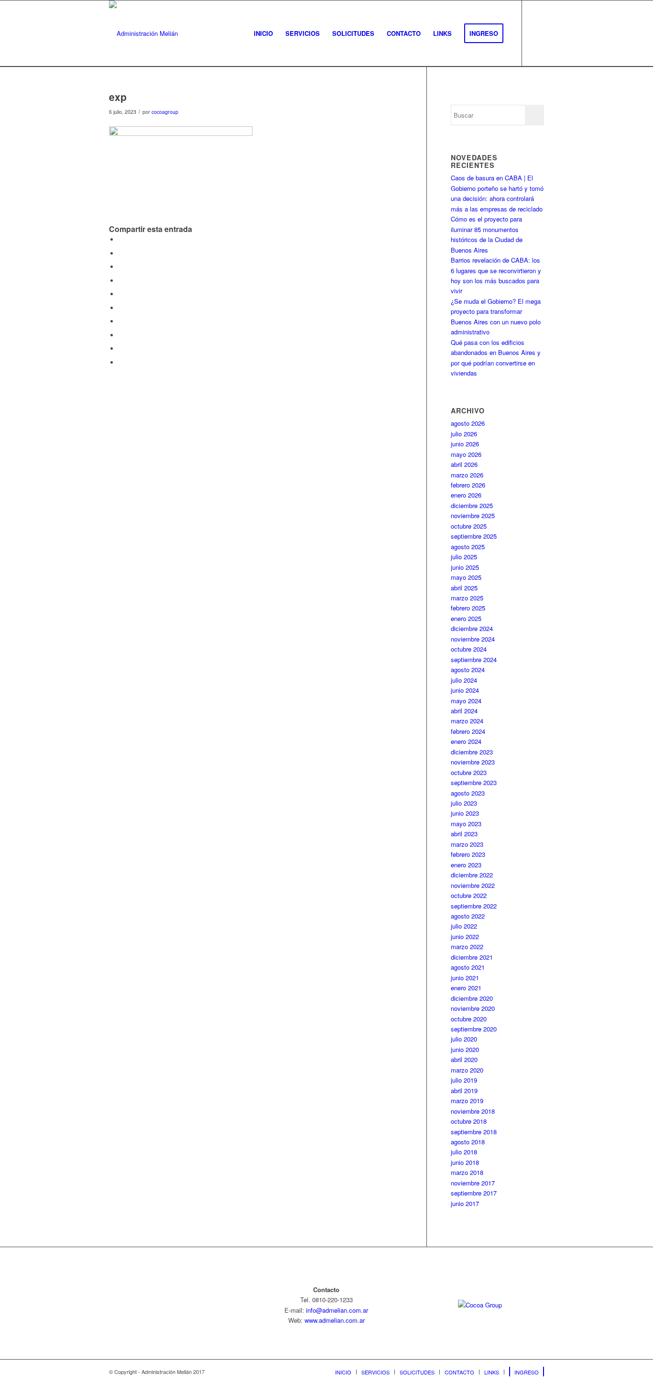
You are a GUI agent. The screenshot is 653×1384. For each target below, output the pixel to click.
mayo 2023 (466, 823)
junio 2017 (465, 1203)
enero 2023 (466, 864)
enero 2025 (466, 618)
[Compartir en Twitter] (121, 253)
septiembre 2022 (474, 905)
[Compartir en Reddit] (121, 348)
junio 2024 (465, 690)
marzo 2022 (467, 946)
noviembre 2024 (473, 638)
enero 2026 (466, 494)
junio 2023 (465, 813)
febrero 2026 (468, 484)
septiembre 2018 (474, 1131)
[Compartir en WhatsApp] (121, 280)
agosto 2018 (468, 1141)
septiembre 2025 (474, 536)
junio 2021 (465, 977)
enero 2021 (466, 987)
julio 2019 (464, 1080)
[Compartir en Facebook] (121, 239)
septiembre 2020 (474, 1028)
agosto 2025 (468, 546)
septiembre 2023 (474, 782)
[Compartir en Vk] (121, 335)
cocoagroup (165, 111)
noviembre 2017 (473, 1182)
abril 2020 (464, 1059)
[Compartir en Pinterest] (121, 294)
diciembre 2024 (472, 628)
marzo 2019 (467, 1100)
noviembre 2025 (473, 515)
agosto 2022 (468, 915)
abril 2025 (464, 587)
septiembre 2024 (474, 659)
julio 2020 (464, 1038)
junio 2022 (465, 936)
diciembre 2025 (472, 505)
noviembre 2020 (473, 1008)
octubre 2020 (469, 1018)
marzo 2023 (467, 844)
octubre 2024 (469, 648)
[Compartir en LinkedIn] (121, 307)
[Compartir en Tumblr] (121, 321)
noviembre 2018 (473, 1111)
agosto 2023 (468, 792)
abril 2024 (464, 710)
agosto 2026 (468, 423)
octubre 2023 (469, 772)
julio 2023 (464, 803)
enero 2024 (466, 741)
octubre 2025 (469, 526)
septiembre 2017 (474, 1192)
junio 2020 (465, 1049)
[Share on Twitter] (121, 266)
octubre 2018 (469, 1121)
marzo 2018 (467, 1172)
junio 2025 (465, 567)
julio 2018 (464, 1151)
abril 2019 (464, 1090)
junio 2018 (465, 1162)
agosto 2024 (468, 669)
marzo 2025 (467, 597)
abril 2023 (464, 833)
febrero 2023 (468, 854)
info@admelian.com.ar (337, 1310)
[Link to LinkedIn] (537, 33)
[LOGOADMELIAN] (143, 33)
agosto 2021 (468, 967)
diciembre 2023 (472, 751)
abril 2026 (464, 464)
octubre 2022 (469, 895)
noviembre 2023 (473, 761)
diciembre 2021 (472, 957)
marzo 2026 (467, 474)
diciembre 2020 (472, 998)
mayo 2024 (466, 700)
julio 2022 (464, 925)
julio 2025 (464, 556)
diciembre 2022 (472, 874)
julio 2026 (464, 433)
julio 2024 (464, 680)
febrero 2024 (468, 731)
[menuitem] (263, 33)
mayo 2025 (466, 577)
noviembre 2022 (473, 885)
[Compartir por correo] (121, 362)
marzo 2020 (467, 1069)
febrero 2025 (468, 607)
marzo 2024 (467, 720)
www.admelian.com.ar (335, 1320)
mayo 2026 (466, 454)
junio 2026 (465, 443)
